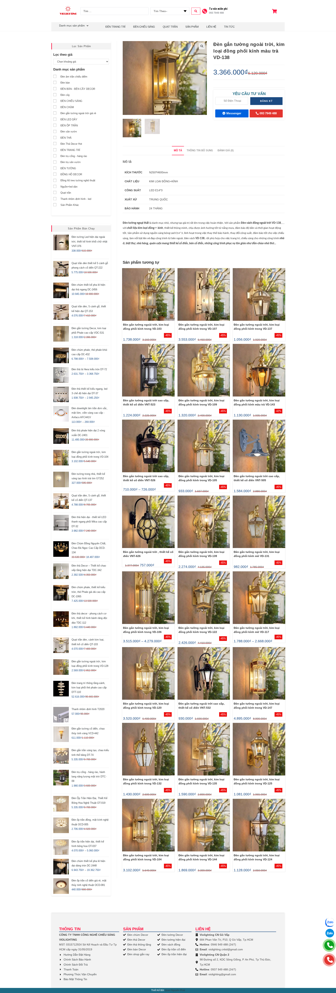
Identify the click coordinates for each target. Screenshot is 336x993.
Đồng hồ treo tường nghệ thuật (77, 180)
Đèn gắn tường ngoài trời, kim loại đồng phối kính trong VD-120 (146, 705)
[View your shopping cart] (275, 11)
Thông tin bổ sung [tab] (200, 150)
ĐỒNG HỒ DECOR (71, 174)
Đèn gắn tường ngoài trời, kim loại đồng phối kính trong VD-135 (201, 781)
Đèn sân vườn (68, 131)
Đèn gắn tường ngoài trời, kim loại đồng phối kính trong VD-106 (146, 630)
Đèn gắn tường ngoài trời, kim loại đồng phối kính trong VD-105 (201, 478)
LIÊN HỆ (211, 26)
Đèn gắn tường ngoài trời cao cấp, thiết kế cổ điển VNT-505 (257, 478)
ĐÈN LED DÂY (68, 119)
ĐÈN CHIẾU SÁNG (144, 26)
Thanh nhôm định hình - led (75, 198)
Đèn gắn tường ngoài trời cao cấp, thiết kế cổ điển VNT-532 (201, 705)
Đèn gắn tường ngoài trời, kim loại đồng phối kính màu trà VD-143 (257, 402)
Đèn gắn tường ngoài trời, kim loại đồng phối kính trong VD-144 (201, 857)
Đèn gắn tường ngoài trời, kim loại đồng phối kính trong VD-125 (257, 781)
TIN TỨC (229, 26)
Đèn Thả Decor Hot (71, 143)
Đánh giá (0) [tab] (226, 150)
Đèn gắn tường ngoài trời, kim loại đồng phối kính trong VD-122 (201, 630)
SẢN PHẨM (192, 26)
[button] (202, 46)
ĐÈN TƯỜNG (68, 168)
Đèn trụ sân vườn (70, 162)
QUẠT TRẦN (170, 26)
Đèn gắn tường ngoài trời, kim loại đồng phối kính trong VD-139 (201, 554)
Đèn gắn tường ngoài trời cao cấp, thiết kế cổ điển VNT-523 (146, 402)
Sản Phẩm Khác (69, 205)
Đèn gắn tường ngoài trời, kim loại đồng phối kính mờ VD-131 (257, 554)
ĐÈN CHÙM (67, 107)
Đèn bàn (65, 82)
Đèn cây (65, 94)
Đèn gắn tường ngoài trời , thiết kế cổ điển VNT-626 (148, 554)
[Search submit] (195, 11)
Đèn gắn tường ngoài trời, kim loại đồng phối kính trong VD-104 (146, 857)
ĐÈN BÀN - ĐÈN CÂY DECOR (77, 88)
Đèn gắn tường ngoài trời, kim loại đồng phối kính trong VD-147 (257, 705)
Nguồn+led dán (68, 186)
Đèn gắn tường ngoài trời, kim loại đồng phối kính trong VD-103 (146, 326)
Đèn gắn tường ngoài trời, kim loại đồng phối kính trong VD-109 (201, 402)
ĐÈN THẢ (66, 137)
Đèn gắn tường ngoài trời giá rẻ (78, 113)
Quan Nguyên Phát (175, 990)
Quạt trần (65, 192)
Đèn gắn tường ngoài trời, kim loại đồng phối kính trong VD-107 (201, 326)
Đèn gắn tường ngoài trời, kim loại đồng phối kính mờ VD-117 (257, 630)
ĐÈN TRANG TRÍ (70, 150)
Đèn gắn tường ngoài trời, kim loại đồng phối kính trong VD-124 (257, 857)
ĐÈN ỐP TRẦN (69, 125)
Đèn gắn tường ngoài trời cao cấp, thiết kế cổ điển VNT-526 (146, 478)
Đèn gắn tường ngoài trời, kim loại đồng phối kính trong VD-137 (257, 326)
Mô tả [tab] (178, 150)
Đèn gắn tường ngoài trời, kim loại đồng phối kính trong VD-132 (146, 781)
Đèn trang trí (115, 26)
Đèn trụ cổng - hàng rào (73, 156)
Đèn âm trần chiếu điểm (73, 76)
